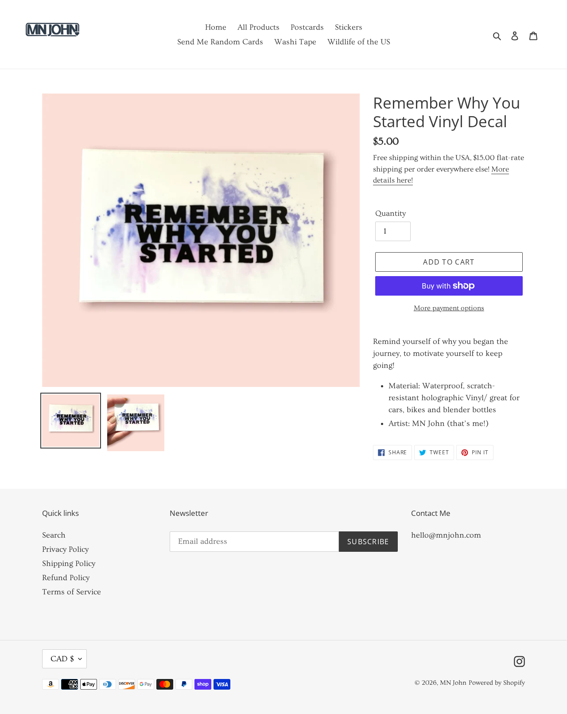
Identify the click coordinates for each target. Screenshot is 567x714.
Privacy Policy (65, 549)
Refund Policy (65, 577)
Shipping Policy (68, 563)
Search (54, 535)
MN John (453, 683)
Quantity (390, 213)
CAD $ (62, 658)
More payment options (449, 308)
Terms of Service (71, 592)
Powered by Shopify (497, 683)
